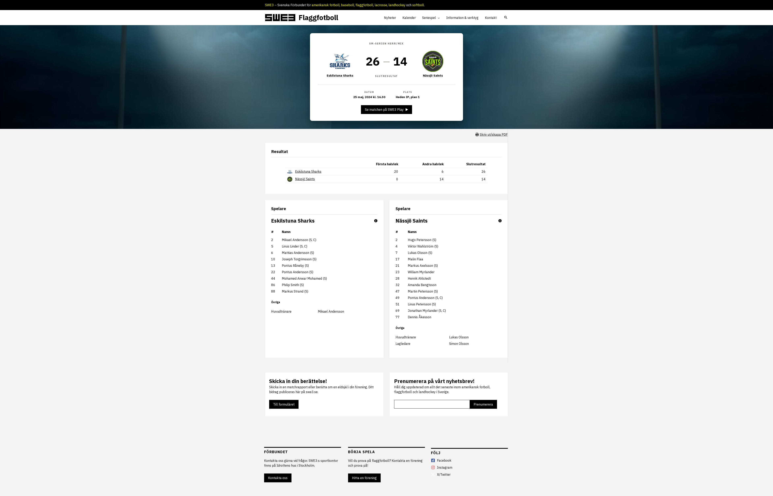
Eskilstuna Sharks (340, 75)
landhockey (397, 5)
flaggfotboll (364, 5)
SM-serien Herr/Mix (386, 43)
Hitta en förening (364, 478)
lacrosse (381, 5)
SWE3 (269, 5)
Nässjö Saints (433, 75)
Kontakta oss (277, 478)
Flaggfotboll (318, 17)
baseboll (347, 5)
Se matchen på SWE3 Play (384, 110)
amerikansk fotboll (326, 5)
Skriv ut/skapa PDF (494, 134)
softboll (418, 5)
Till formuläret (284, 404)
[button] (438, 18)
